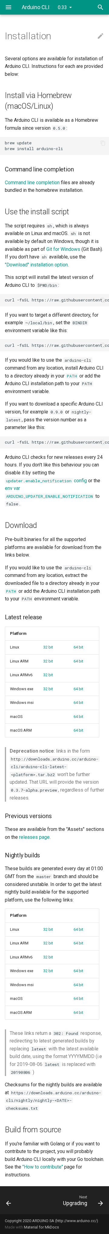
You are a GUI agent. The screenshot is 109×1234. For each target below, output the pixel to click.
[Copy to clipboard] (103, 143)
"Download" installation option (36, 265)
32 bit (48, 647)
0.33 (62, 7)
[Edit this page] (100, 36)
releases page (34, 837)
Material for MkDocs (41, 1227)
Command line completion (32, 182)
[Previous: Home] (14, 1200)
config (46, 480)
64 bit (78, 647)
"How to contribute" (42, 1167)
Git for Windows (63, 249)
